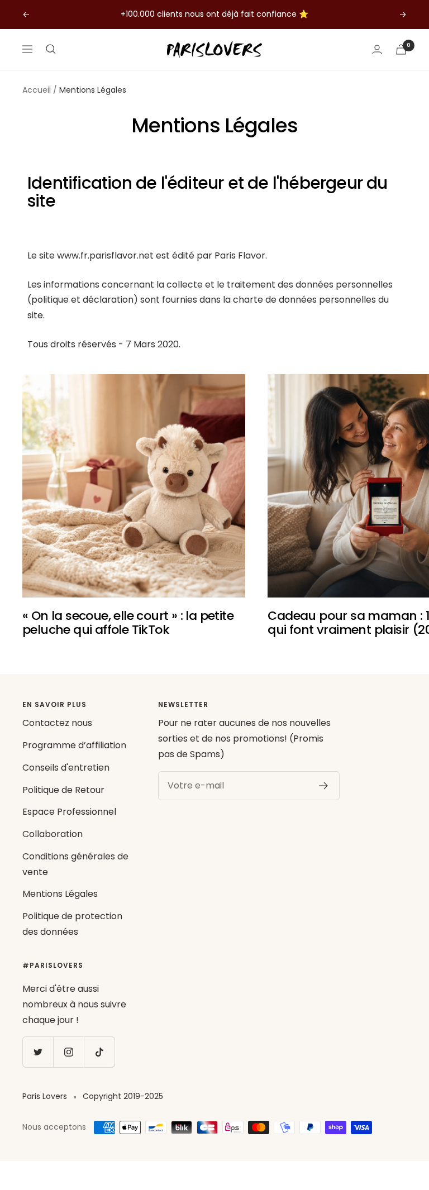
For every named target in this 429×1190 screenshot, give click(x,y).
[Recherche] (51, 49)
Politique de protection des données (72, 924)
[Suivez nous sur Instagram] (68, 1051)
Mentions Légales (60, 893)
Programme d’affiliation (74, 745)
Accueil (36, 89)
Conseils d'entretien (65, 767)
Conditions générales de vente (75, 864)
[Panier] (401, 49)
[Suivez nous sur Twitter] (37, 1051)
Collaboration (52, 834)
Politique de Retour (63, 789)
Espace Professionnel (69, 811)
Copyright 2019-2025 (123, 1096)
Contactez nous (57, 722)
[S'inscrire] (323, 786)
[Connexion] (377, 49)
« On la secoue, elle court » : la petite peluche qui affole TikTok (127, 623)
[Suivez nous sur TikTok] (99, 1051)
